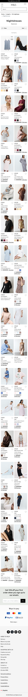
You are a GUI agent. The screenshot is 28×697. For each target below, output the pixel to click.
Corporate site (4, 667)
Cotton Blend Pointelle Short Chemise (4, 148)
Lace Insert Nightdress (17, 484)
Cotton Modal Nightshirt (4, 546)
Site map (3, 659)
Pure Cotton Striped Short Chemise (19, 421)
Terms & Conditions (6, 674)
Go (23, 601)
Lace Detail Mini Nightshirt (18, 58)
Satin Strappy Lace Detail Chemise (5, 88)
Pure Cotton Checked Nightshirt (5, 267)
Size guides (4, 657)
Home (2, 14)
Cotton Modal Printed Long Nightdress (4, 207)
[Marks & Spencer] (13, 5)
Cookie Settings (5, 686)
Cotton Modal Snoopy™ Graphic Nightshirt (18, 454)
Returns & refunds (5, 644)
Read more (14, 24)
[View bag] (25, 4)
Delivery (3, 639)
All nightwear (15, 14)
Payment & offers (5, 654)
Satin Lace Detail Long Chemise (18, 361)
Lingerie (8, 14)
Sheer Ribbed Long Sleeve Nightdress (5, 299)
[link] (2, 690)
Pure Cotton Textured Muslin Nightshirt (18, 579)
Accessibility (4, 683)
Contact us (3, 665)
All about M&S (4, 670)
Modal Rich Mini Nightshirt (18, 117)
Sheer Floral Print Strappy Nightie (5, 58)
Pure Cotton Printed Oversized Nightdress (19, 268)
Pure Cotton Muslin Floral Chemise (5, 177)
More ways (13, 622)
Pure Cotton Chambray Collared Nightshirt (5, 362)
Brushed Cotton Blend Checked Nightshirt (5, 118)
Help (2, 646)
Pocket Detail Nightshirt (4, 453)
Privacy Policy (4, 677)
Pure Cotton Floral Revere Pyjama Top (5, 578)
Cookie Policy (4, 680)
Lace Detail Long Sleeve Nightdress (18, 177)
